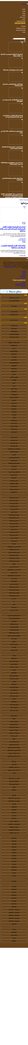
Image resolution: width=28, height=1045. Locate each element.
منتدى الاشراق (14, 460)
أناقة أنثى (14, 380)
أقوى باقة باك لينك (14, 630)
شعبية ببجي (14, 578)
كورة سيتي (14, 764)
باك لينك (23, 19)
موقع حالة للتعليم (14, 483)
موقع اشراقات (14, 331)
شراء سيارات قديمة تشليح (14, 756)
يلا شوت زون (14, 935)
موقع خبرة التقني (14, 377)
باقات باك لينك (14, 446)
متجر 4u (14, 543)
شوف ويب (14, 357)
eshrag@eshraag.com (9, 267)
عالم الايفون (14, 365)
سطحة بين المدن (14, 721)
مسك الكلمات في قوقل (14, 342)
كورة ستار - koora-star (14, 798)
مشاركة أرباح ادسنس (21, 21)
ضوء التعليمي (14, 325)
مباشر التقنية (14, 420)
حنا (14, 601)
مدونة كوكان (14, 368)
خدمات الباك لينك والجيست (14, 615)
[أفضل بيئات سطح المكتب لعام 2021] (15, 67)
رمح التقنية (14, 406)
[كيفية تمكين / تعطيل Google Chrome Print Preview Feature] (15, 144)
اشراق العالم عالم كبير (14, 457)
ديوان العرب (14, 638)
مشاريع (14, 641)
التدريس (14, 454)
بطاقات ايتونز (14, 581)
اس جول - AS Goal (14, 832)
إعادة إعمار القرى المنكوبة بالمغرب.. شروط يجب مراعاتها (13, 246)
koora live (14, 809)
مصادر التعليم (14, 475)
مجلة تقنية (14, 477)
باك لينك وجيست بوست (14, 472)
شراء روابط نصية (14, 443)
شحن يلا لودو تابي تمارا (14, 552)
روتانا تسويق (14, 388)
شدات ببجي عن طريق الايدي (14, 546)
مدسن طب (14, 469)
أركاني (14, 417)
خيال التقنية (14, 354)
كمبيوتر (23, 13)
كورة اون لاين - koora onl (14, 824)
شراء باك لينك (14, 437)
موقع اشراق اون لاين (14, 334)
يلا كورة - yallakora (14, 827)
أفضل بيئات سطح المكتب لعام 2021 (13, 70)
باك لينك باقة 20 (14, 624)
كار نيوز (14, 374)
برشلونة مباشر (14, 664)
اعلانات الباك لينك (14, 451)
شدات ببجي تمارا (14, 500)
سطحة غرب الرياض (14, 730)
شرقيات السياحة (14, 426)
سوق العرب (14, 621)
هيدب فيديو (14, 403)
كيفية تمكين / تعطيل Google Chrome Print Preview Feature (12, 147)
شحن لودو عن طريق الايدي (14, 575)
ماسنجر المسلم (14, 320)
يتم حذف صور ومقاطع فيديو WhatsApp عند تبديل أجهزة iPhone (12, 163)
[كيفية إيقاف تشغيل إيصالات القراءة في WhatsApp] (15, 175)
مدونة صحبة (14, 423)
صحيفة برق (14, 328)
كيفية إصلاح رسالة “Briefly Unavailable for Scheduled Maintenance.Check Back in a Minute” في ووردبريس (12, 195)
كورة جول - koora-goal (14, 801)
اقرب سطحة (14, 736)
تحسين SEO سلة (14, 314)
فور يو (14, 564)
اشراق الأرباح (14, 432)
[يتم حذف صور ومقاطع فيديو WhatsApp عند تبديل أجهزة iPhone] (15, 159)
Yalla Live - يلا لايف (14, 821)
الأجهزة (23, 15)
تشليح (14, 738)
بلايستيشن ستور (14, 584)
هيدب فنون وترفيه (14, 489)
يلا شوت (14, 655)
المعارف (14, 400)
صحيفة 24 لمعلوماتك (20, 28)
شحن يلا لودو (14, 572)
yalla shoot (14, 658)
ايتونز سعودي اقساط (14, 515)
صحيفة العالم (14, 492)
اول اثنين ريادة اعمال (14, 297)
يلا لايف (14, 773)
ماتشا (14, 604)
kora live (14, 841)
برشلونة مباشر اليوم (14, 781)
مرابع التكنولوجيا (14, 351)
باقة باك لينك (14, 311)
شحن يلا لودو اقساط (14, 517)
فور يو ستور (14, 541)
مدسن (14, 385)
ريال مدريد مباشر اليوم (14, 778)
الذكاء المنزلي (22, 17)
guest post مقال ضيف (14, 618)
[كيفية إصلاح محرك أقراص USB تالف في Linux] (15, 128)
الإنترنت (23, 11)
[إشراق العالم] (24, 4)
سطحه (14, 718)
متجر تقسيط (14, 529)
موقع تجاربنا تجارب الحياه (14, 635)
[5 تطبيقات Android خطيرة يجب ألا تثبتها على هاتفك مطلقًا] (15, 51)
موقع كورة (14, 881)
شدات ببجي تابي (14, 506)
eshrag (23, 222)
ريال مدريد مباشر (14, 667)
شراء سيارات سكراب (14, 741)
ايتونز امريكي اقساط (14, 558)
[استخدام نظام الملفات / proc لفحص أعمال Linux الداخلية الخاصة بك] (15, 112)
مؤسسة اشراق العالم (20, 30)
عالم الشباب (14, 306)
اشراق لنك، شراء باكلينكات (14, 449)
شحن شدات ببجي (14, 566)
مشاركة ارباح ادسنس (14, 300)
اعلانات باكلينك (14, 650)
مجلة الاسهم (14, 360)
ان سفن (14, 348)
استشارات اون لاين (14, 397)
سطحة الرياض (14, 715)
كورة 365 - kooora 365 (14, 830)
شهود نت (14, 414)
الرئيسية (23, 9)
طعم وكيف (14, 411)
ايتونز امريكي (14, 512)
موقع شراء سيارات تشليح (14, 747)
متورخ (14, 383)
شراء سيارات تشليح (14, 744)
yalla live (14, 790)
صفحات (23, 32)
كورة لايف (14, 844)
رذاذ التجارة (14, 409)
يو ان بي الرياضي (14, 480)
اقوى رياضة (14, 466)
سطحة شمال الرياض (14, 727)
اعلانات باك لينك (14, 644)
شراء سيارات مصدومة (14, 753)
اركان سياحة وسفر (14, 337)
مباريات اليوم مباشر (14, 661)
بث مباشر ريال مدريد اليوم (14, 770)
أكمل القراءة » (22, 238)
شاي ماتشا (14, 607)
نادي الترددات (14, 394)
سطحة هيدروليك (14, 724)
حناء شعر (14, 598)
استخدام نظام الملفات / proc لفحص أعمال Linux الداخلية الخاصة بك (13, 116)
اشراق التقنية (14, 345)
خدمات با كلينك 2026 (14, 632)
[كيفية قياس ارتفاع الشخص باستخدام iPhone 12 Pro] (15, 81)
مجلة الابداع (14, 391)
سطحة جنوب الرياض (14, 733)
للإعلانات (26, 947)
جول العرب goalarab (14, 767)
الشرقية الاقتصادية (14, 362)
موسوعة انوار (14, 429)
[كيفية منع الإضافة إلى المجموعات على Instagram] (15, 97)
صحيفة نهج (14, 371)
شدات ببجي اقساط (14, 497)
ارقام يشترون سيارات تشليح (14, 750)
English (23, 26)
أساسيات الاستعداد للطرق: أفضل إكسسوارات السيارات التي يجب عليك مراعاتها (12, 229)
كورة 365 (14, 761)
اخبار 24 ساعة (14, 486)
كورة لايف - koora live (14, 909)
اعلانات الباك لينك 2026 (14, 463)
